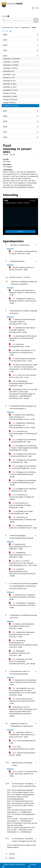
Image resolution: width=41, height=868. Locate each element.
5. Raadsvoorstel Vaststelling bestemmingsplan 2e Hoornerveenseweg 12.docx (21, 417)
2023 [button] (5, 50)
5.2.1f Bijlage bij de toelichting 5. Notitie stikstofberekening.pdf (22, 474)
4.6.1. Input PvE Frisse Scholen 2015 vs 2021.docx (22, 376)
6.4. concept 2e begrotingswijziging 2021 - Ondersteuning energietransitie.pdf (22, 572)
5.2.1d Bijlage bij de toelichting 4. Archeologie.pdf (22, 461)
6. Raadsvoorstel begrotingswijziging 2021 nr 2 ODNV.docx (20, 546)
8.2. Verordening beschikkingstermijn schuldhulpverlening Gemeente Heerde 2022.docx (23, 644)
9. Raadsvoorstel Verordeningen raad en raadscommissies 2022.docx (22, 682)
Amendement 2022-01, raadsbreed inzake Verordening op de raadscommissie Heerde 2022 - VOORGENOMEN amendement (23, 711)
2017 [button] (5, 132)
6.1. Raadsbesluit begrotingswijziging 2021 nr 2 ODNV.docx (20, 555)
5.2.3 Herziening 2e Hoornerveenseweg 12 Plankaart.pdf (22, 519)
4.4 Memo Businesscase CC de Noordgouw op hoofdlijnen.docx (22, 352)
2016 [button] (5, 137)
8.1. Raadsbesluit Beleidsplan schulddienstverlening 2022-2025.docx (21, 634)
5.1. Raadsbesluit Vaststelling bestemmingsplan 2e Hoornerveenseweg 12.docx (22, 425)
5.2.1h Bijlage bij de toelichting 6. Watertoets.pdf (22, 490)
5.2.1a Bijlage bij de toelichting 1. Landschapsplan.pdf (22, 441)
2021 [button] (5, 111)
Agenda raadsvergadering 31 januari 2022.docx (21, 268)
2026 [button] (5, 35)
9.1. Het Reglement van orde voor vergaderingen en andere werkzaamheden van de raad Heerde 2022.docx (22, 691)
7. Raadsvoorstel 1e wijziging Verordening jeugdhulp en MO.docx (22, 597)
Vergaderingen (25, 27)
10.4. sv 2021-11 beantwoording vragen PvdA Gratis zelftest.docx (23, 774)
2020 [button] (5, 116)
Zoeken (4, 16)
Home (17, 27)
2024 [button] (5, 45)
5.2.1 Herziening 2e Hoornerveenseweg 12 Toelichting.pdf (23, 433)
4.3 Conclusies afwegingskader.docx (19, 345)
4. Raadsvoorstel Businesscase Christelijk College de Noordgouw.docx (22, 322)
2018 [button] (5, 127)
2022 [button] (5, 56)
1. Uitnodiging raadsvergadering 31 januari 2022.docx (23, 252)
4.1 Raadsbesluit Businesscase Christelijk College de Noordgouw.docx (22, 330)
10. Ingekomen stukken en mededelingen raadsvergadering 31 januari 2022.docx (22, 734)
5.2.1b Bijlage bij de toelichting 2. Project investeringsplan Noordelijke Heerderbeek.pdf (23, 448)
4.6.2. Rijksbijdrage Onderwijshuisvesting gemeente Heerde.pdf (21, 383)
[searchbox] (17, 20)
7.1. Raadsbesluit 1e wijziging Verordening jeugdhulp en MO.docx (22, 605)
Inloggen (33, 864)
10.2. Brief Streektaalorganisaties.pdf (21, 748)
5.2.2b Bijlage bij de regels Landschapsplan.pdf (21, 512)
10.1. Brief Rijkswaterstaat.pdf (22, 742)
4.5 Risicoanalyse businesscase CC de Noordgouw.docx (22, 360)
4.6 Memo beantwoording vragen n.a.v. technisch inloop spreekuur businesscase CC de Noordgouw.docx (23, 368)
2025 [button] (5, 40)
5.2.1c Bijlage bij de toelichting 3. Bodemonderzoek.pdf (22, 455)
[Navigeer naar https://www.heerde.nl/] (12, 8)
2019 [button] (5, 121)
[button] (36, 20)
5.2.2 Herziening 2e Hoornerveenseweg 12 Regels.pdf (21, 497)
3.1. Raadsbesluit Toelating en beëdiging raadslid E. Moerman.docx (22, 301)
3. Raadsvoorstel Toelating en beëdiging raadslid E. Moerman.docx (22, 292)
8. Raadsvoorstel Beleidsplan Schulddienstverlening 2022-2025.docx (21, 626)
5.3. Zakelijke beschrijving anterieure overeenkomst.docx (23, 527)
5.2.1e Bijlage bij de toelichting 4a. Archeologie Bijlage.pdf (22, 467)
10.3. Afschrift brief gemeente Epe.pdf (22, 754)
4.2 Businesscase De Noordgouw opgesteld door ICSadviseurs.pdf (23, 338)
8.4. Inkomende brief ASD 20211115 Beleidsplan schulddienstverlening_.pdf (22, 661)
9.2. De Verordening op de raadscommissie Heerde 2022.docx (22, 701)
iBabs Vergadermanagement (14, 864)
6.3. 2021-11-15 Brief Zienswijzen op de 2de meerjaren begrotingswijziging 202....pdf (22, 563)
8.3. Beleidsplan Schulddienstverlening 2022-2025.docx (19, 653)
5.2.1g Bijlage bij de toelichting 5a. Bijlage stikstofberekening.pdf (22, 482)
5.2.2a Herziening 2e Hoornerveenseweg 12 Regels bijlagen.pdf (20, 505)
